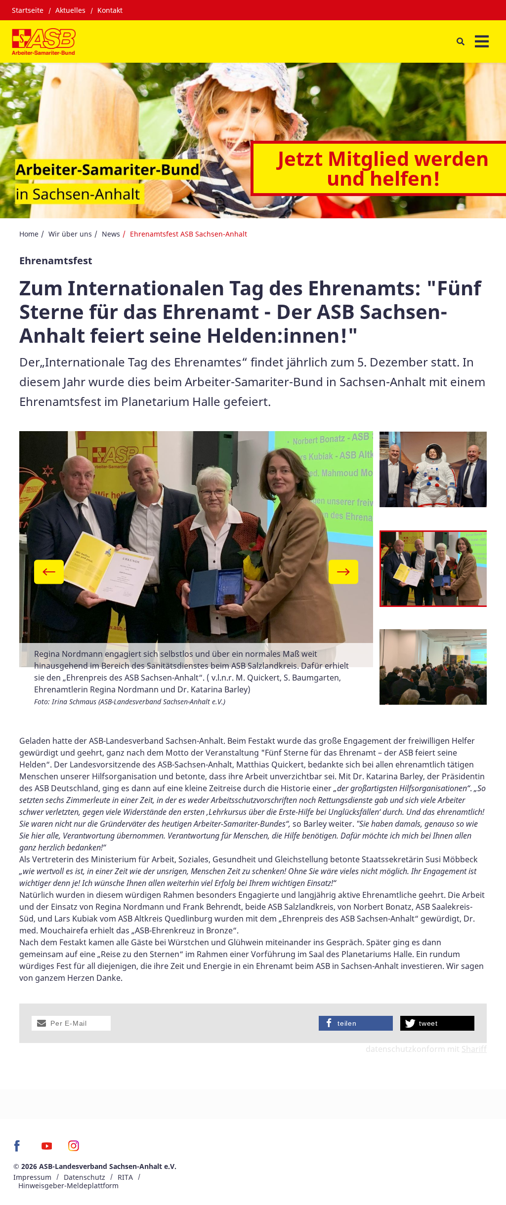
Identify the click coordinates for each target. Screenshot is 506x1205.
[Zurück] (49, 572)
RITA (125, 1177)
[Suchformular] (460, 41)
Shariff (474, 1049)
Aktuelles (70, 10)
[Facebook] (19, 1149)
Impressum (32, 1177)
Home (29, 234)
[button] (71, 1023)
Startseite (27, 10)
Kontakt (110, 10)
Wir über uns (70, 234)
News (111, 234)
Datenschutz (84, 1177)
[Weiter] (343, 572)
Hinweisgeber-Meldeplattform (68, 1185)
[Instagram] (74, 1149)
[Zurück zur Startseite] (44, 41)
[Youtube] (47, 1149)
